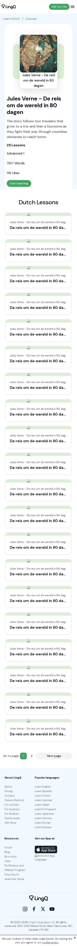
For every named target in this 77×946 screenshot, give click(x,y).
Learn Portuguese (45, 809)
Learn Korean (43, 822)
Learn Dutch (11, 19)
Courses (31, 19)
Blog (7, 852)
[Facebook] (34, 909)
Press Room (11, 874)
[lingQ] (8, 7)
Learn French (42, 795)
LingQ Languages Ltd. (42, 922)
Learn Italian (42, 804)
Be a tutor (10, 856)
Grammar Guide (14, 879)
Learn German (43, 800)
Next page (54, 756)
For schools (11, 804)
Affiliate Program (14, 870)
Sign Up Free (59, 6)
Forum (8, 847)
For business (12, 809)
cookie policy (50, 942)
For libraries (11, 813)
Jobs (7, 861)
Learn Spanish (43, 791)
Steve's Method (14, 800)
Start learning (19, 183)
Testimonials (12, 818)
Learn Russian (43, 827)
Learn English (43, 786)
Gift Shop (10, 822)
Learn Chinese (43, 818)
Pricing (8, 791)
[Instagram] (25, 909)
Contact (9, 795)
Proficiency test (14, 865)
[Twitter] (42, 909)
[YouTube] (51, 909)
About (8, 786)
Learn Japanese (44, 813)
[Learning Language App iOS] (46, 849)
